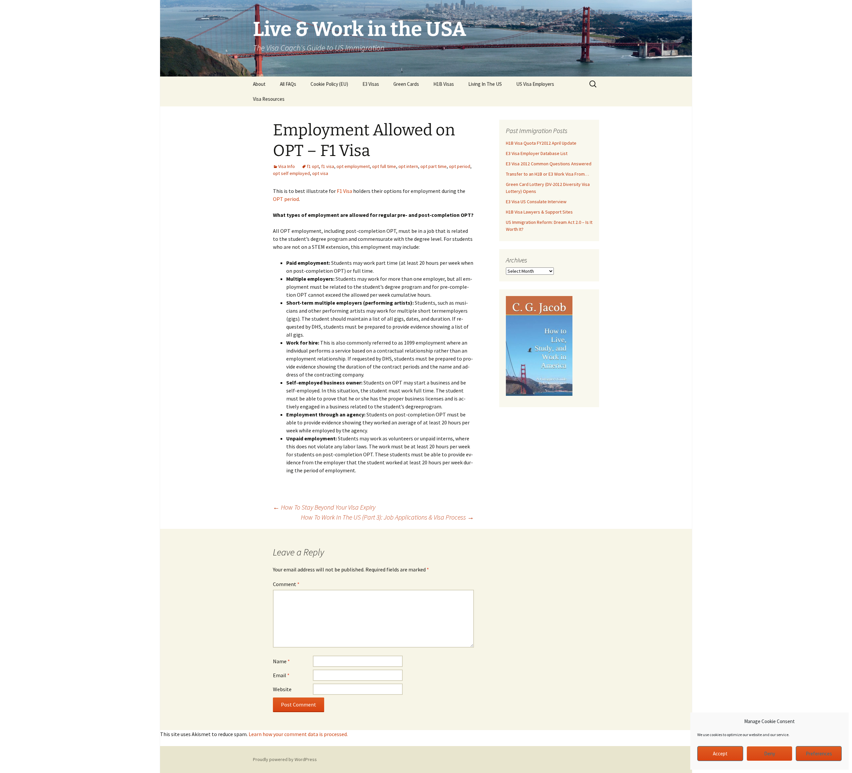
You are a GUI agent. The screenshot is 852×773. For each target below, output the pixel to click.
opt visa (320, 173)
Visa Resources (269, 99)
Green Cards (406, 84)
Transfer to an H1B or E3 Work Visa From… (547, 174)
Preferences (819, 753)
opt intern (408, 166)
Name (281, 661)
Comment (286, 584)
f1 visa (327, 166)
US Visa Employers (535, 84)
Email (281, 675)
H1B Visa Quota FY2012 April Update (541, 143)
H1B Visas (443, 84)
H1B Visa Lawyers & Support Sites (539, 212)
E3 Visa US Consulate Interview (536, 202)
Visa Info (286, 166)
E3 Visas (370, 84)
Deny (769, 753)
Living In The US (485, 84)
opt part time (433, 166)
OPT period (286, 199)
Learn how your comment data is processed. (298, 734)
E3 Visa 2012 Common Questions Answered (548, 164)
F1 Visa (344, 191)
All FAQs (288, 84)
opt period (459, 166)
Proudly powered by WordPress (285, 759)
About (259, 84)
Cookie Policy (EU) (329, 84)
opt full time (384, 166)
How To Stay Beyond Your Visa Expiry (324, 507)
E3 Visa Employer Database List (536, 153)
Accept (720, 753)
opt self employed (291, 173)
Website (282, 689)
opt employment (353, 166)
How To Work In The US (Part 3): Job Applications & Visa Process (387, 517)
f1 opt (313, 166)
